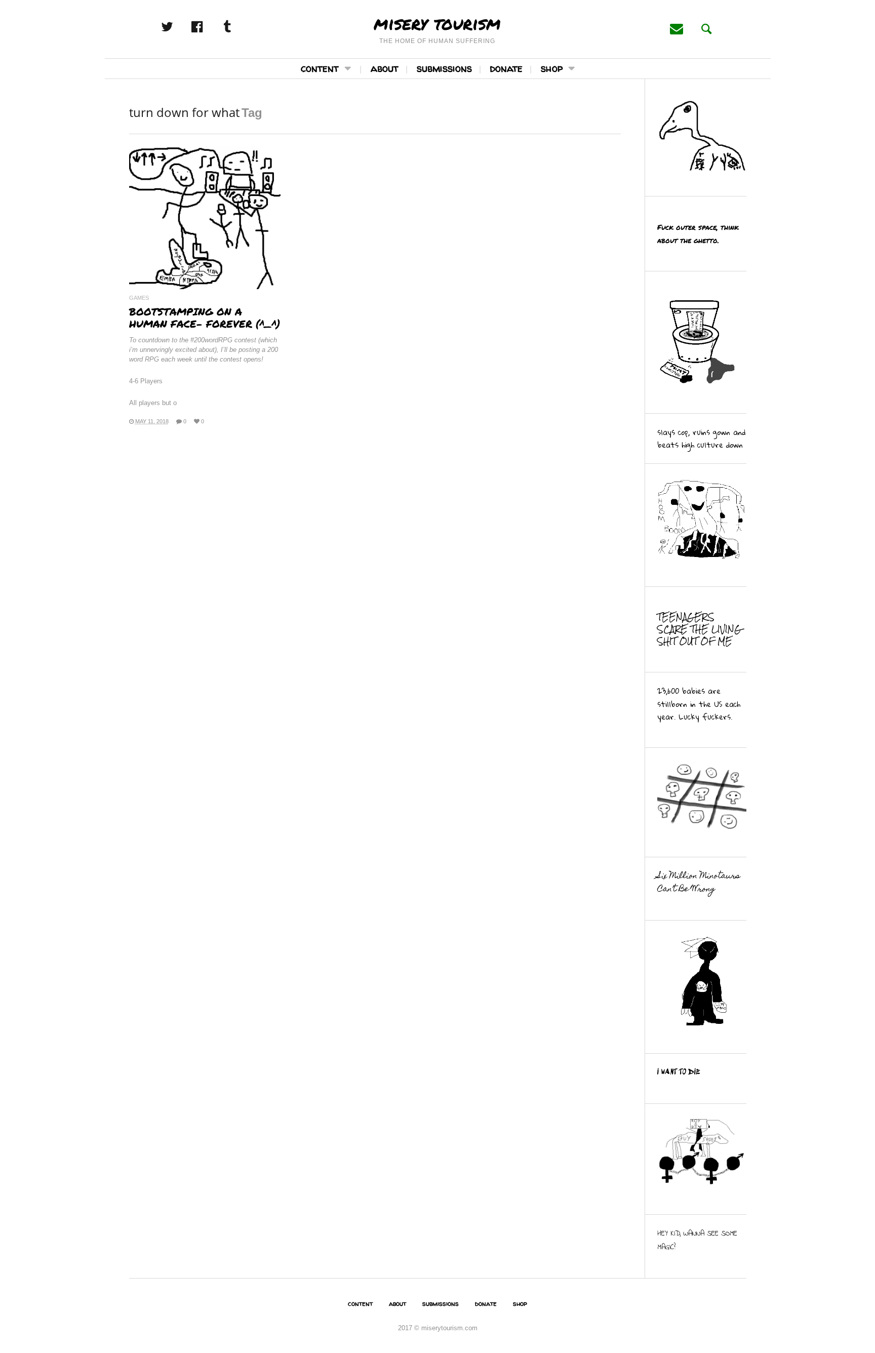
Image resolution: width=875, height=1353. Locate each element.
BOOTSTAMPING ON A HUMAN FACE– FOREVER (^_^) (204, 317)
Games (139, 298)
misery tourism (437, 22)
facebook (208, 26)
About (385, 68)
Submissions (444, 68)
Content (320, 68)
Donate (506, 68)
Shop (552, 68)
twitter (178, 26)
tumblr (238, 26)
